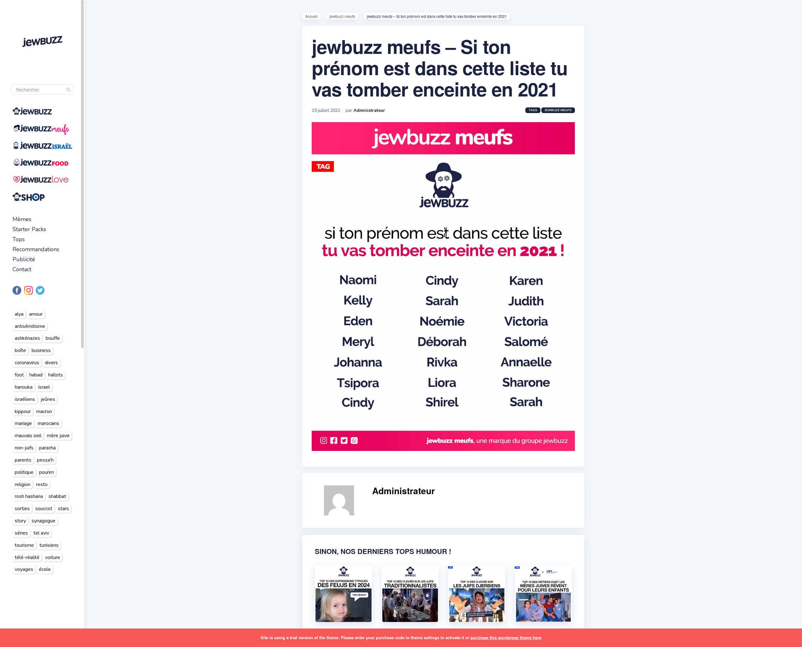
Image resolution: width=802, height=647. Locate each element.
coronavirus (27, 362)
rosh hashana (29, 496)
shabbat (57, 496)
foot (19, 374)
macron (44, 411)
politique (24, 472)
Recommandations (36, 249)
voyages (24, 569)
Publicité (24, 259)
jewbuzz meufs (342, 16)
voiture (52, 557)
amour (36, 314)
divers (51, 362)
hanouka (24, 387)
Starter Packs (29, 229)
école (45, 569)
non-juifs (24, 447)
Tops (19, 239)
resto (42, 484)
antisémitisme (30, 326)
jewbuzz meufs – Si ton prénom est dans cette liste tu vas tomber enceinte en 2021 (440, 67)
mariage (23, 423)
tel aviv (41, 533)
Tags (533, 110)
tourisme (24, 545)
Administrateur (369, 110)
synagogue (43, 520)
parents (23, 460)
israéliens (25, 399)
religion (22, 484)
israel (44, 387)
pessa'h (45, 460)
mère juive (58, 435)
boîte (20, 350)
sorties (22, 508)
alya (19, 314)
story (20, 520)
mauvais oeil (28, 435)
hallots (55, 374)
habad (36, 374)
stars (63, 508)
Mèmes (22, 219)
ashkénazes (27, 338)
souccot (43, 508)
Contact (22, 269)
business (41, 350)
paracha (47, 447)
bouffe (53, 338)
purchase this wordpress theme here (506, 637)
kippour (23, 411)
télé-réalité (27, 557)
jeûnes (48, 399)
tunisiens (49, 545)
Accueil (311, 16)
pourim (46, 472)
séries (21, 533)
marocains (48, 423)
